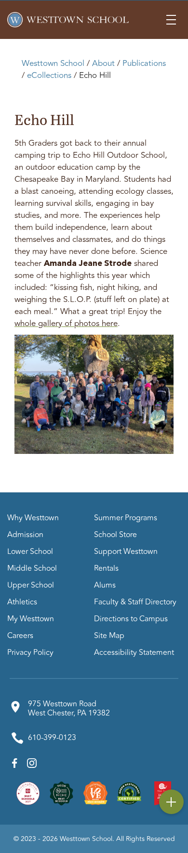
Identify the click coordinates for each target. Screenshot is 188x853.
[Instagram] (32, 765)
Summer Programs (125, 518)
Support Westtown (126, 551)
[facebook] (14, 765)
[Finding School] (28, 792)
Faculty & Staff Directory (135, 602)
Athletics (22, 602)
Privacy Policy (30, 652)
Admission (25, 534)
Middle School (32, 568)
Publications (144, 63)
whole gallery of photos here (66, 323)
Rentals (106, 568)
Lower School (30, 551)
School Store (115, 534)
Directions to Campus (131, 619)
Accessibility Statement (134, 652)
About (103, 63)
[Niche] (62, 792)
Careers (20, 635)
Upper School (30, 585)
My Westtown (30, 619)
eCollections (49, 75)
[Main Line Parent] (95, 792)
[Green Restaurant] (129, 792)
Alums (105, 585)
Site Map (109, 635)
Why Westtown (33, 518)
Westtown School (53, 63)
